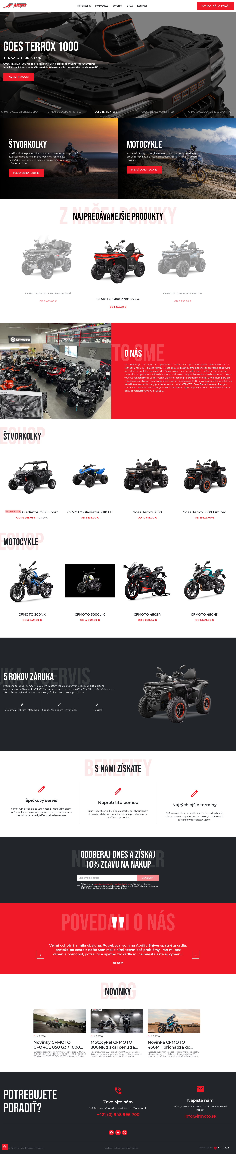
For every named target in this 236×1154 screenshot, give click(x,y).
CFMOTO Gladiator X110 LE (89, 512)
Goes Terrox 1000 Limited (204, 512)
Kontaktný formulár (215, 6)
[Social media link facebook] (111, 1132)
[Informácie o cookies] (5, 1147)
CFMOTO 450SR (147, 614)
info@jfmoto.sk (200, 1116)
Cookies (108, 1148)
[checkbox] (78, 884)
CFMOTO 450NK (204, 614)
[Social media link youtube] (118, 1132)
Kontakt (142, 6)
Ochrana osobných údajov (126, 1148)
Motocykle (101, 6)
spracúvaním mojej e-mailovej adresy (111, 884)
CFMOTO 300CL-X (90, 614)
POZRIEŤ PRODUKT (19, 78)
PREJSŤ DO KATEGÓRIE (26, 173)
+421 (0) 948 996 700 (118, 1114)
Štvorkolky (84, 6)
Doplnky (117, 6)
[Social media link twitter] (124, 1132)
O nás (130, 6)
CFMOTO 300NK (32, 614)
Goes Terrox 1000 (147, 512)
